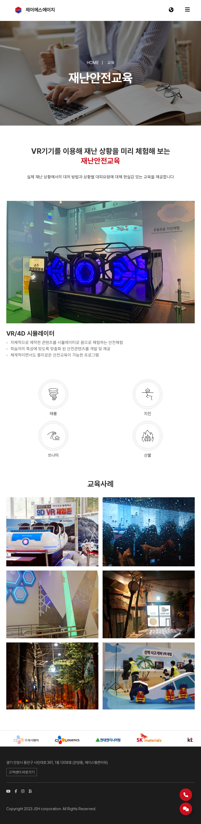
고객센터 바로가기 (22, 772)
